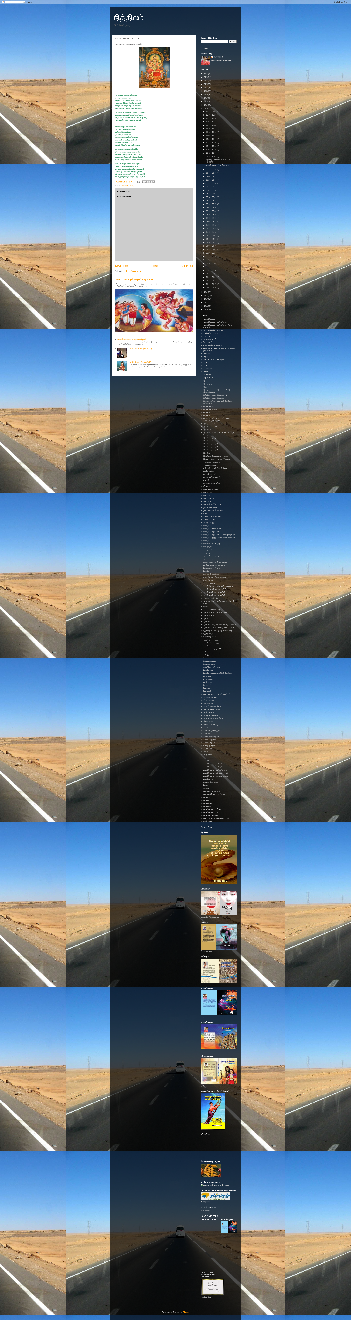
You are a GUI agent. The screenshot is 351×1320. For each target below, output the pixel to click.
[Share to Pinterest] (153, 181)
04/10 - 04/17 (211, 242)
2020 (206, 94)
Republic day (208, 378)
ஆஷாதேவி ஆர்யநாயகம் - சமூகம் (215, 456)
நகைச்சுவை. (207, 676)
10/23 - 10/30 (211, 143)
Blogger (186, 1312)
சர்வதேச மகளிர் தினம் (211, 598)
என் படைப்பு (207, 492)
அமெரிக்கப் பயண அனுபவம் (213, 398)
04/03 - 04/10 (211, 246)
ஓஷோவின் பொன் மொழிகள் (213, 510)
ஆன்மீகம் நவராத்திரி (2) (212, 444)
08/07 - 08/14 (211, 190)
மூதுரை (206, 758)
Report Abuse (207, 827)
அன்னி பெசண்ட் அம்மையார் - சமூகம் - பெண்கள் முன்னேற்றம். (217, 419)
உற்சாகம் (206, 480)
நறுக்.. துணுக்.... (209, 679)
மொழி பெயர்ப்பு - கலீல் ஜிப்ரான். (215, 770)
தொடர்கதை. (208, 670)
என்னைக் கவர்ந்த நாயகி (212, 504)
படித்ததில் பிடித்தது (210, 697)
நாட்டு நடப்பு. (207, 682)
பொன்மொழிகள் (209, 743)
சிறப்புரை (206, 618)
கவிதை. (206, 541)
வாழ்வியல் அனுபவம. (211, 812)
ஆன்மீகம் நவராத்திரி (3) (212, 447)
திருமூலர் (206, 658)
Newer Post (121, 265)
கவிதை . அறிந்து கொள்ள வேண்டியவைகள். (219, 538)
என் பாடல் (206, 495)
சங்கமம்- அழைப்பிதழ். (211, 574)
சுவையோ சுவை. (209, 646)
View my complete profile (221, 60)
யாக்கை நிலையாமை (210, 782)
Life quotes (207, 369)
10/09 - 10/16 (211, 150)
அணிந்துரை (207, 384)
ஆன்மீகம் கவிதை (128, 185)
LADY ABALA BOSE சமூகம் (214, 360)
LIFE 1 (205, 366)
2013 (206, 299)
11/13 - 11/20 (211, 132)
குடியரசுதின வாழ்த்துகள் (212, 556)
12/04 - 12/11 (211, 122)
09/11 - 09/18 (211, 173)
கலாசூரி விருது (208, 523)
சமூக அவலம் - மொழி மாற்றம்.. (214, 577)
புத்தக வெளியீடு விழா (211, 724)
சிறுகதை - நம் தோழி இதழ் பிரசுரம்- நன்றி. (218, 627)
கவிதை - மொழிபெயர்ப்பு (212, 532)
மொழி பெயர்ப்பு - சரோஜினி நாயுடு (215, 773)
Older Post (187, 265)
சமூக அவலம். (208, 580)
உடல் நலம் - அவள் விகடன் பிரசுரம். (215, 468)
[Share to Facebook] (151, 181)
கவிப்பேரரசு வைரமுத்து (211, 544)
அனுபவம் (206, 412)
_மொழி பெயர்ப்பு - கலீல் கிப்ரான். (215, 322)
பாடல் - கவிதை (208, 712)
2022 (206, 87)
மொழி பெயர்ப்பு (208, 761)
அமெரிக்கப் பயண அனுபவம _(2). (215, 395)
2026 (206, 74)
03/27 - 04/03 (211, 249)
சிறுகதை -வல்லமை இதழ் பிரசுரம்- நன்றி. (218, 631)
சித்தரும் (206, 606)
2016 (206, 108)
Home (155, 265)
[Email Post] (138, 182)
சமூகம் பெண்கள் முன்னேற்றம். (214, 595)
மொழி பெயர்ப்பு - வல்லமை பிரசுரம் (215, 776)
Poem (205, 372)
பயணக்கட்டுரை (209, 703)
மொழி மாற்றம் (208, 779)
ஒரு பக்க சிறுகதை (210, 507)
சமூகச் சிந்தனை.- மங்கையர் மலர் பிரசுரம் (218, 586)
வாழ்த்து (206, 800)
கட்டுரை (206, 513)
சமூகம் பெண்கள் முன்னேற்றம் (214, 592)
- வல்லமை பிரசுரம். (210, 339)
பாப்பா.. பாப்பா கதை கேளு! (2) (140, 349)
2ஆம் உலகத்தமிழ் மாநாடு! (212, 345)
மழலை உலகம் (208, 749)
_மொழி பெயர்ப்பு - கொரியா (213, 330)
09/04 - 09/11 (211, 176)
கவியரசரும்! (207, 547)
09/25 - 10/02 (211, 157)
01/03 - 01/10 (211, 288)
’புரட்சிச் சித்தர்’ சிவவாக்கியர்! (140, 362)
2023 (206, 84)
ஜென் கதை (207, 821)
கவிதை (206, 526)
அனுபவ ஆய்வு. (208, 406)
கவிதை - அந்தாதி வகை (212, 529)
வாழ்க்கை (206, 797)
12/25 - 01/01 (211, 111)
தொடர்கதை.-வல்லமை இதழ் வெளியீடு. (217, 673)
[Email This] (143, 181)
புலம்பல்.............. (209, 728)
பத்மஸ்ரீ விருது (208, 700)
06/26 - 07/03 (211, 211)
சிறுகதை (206, 621)
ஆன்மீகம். (207, 453)
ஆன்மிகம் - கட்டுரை (210, 426)
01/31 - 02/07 (211, 274)
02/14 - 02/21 (211, 267)
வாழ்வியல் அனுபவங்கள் (212, 809)
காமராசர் (206, 553)
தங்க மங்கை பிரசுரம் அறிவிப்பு (214, 649)
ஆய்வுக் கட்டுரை (209, 423)
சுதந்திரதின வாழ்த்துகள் (212, 640)
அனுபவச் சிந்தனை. (210, 409)
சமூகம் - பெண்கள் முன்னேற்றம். (215, 589)
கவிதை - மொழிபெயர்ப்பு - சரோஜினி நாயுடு (219, 535)
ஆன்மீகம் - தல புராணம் (212, 438)
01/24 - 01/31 (211, 277)
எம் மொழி (206, 486)
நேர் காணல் (207, 688)
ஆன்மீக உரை (208, 429)
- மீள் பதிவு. (207, 336)
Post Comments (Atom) (135, 271)
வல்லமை (206, 788)
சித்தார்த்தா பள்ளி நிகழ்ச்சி (213, 609)
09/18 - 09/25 (211, 170)
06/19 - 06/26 (211, 215)
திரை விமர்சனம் (209, 664)
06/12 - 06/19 (211, 218)
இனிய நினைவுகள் (210, 465)
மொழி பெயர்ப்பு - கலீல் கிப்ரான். (215, 764)
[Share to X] (148, 181)
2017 (206, 105)
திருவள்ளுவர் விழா (210, 661)
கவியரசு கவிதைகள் (210, 550)
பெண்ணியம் (207, 734)
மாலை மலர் (207, 752)
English (206, 356)
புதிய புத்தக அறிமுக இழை (213, 718)
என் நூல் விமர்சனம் (210, 489)
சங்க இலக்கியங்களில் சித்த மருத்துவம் (131, 339)
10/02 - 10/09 (211, 153)
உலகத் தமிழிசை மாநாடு (211, 477)
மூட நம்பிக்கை (208, 755)
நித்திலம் (129, 17)
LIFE (205, 363)
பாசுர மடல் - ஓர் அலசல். (212, 709)
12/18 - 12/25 (211, 115)
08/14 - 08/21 (211, 187)
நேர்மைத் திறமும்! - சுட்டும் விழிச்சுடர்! (217, 694)
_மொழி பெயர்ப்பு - (209, 319)
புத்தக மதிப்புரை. (209, 721)
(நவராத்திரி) (207, 342)
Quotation (207, 375)
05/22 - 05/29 (211, 228)
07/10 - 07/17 (211, 204)
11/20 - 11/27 (211, 129)
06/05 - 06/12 (211, 222)
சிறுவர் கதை (208, 634)
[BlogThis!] (146, 181)
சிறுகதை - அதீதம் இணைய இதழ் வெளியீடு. (219, 624)
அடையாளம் (207, 381)
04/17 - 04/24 (211, 239)
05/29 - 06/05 (211, 225)
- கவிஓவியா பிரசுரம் (210, 333)
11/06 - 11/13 (211, 136)
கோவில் (206, 571)
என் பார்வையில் (209, 498)
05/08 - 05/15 (211, 232)
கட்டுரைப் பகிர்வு (209, 520)
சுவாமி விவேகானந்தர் (211, 643)
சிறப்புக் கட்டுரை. (209, 615)
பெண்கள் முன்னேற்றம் (211, 731)
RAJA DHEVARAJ (208, 1275)
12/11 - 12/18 (211, 118)
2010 (206, 309)
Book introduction (210, 353)
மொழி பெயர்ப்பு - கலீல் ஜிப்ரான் (214, 767)
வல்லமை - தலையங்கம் (211, 791)
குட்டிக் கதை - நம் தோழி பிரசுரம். (215, 562)
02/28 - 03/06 (211, 263)
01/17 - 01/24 (211, 281)
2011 (206, 306)
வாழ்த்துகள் (207, 803)
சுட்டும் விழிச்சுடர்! (209, 637)
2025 (206, 77)
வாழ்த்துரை (207, 806)
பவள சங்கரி (218, 57)
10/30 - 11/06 (211, 139)
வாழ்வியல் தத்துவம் (210, 815)
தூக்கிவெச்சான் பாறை (211, 667)
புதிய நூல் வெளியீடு (210, 715)
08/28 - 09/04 (211, 180)
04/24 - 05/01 (211, 235)
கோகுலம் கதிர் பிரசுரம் (211, 568)
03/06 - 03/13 (211, 260)
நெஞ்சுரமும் (207, 685)
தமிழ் (205, 652)
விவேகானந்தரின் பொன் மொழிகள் (216, 818)
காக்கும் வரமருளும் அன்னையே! (217, 165)
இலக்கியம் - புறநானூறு (211, 462)
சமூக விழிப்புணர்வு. (210, 583)
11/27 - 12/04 (211, 125)
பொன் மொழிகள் (209, 740)
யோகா (205, 785)
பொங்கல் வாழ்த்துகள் (211, 737)
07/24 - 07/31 (211, 197)
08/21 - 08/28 (211, 183)
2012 (206, 302)
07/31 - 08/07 (211, 194)
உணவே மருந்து (208, 471)
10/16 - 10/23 (211, 146)
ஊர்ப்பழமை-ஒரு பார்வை (212, 483)
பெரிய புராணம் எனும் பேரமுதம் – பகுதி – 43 (134, 279)
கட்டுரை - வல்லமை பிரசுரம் (213, 517)
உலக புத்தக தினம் (209, 474)
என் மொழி (207, 501)
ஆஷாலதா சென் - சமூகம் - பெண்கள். (217, 459)
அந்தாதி (206, 387)
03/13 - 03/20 (211, 256)
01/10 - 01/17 (211, 284)
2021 (206, 91)
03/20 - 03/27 (211, 253)
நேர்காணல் (207, 691)
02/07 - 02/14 (211, 270)
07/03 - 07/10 (211, 208)
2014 (206, 295)
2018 (206, 101)
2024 (206, 80)
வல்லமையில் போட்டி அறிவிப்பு (214, 794)
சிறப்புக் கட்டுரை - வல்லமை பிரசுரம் (216, 612)
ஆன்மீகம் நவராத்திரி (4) (212, 450)
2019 (206, 98)
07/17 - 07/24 (211, 201)
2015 (206, 292)
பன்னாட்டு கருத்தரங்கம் (212, 706)
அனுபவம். (206, 415)
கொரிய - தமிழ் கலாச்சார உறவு (214, 565)
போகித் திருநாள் (209, 746)
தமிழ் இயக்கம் (208, 655)
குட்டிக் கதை (208, 559)
